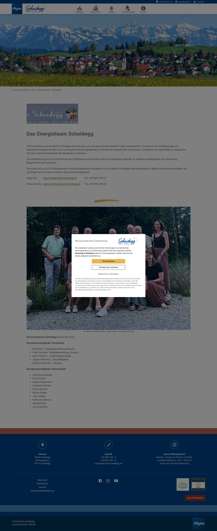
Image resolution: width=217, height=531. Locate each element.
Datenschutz (103, 274)
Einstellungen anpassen (108, 267)
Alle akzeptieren (108, 261)
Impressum (114, 274)
